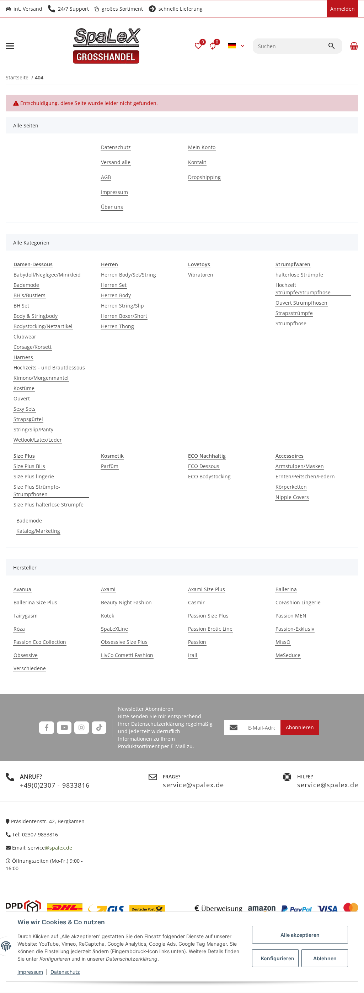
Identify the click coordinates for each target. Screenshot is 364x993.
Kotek (107, 615)
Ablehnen (325, 958)
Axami (108, 589)
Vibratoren (200, 274)
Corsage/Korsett (33, 346)
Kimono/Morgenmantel (41, 377)
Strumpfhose (290, 323)
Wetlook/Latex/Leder (38, 439)
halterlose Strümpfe (299, 274)
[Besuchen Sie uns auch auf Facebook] (46, 727)
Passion (197, 642)
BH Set (21, 305)
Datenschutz (65, 972)
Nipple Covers (292, 497)
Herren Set (114, 285)
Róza (19, 628)
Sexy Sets (25, 408)
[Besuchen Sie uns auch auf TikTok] (99, 727)
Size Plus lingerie (34, 476)
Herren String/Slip (122, 305)
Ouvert (22, 398)
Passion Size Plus (208, 615)
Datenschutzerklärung (157, 723)
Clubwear (25, 336)
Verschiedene (30, 668)
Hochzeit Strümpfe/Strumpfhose (303, 289)
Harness (23, 357)
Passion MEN (290, 615)
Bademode (26, 285)
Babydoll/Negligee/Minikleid (47, 274)
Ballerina (286, 589)
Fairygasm (26, 615)
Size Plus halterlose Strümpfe (49, 504)
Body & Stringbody (36, 315)
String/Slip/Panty (33, 429)
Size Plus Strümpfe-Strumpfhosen (37, 490)
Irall (192, 655)
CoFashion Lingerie (298, 602)
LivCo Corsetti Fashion (127, 655)
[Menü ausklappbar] (10, 46)
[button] (198, 46)
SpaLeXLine (114, 628)
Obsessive (26, 655)
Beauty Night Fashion (126, 602)
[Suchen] (334, 46)
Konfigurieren (277, 958)
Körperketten (291, 486)
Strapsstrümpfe (294, 313)
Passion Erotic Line (210, 628)
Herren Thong (117, 326)
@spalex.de (58, 847)
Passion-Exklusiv (294, 628)
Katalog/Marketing (38, 530)
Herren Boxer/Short (124, 315)
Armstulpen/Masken (299, 466)
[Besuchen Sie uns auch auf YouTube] (64, 727)
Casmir (196, 602)
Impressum (30, 972)
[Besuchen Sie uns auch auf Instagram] (81, 727)
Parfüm (109, 466)
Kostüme (24, 388)
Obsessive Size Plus (124, 642)
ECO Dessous (203, 466)
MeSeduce (287, 655)
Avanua (22, 589)
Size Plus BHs (29, 466)
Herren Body (116, 295)
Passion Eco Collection (40, 642)
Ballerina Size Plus (35, 602)
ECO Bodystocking (209, 476)
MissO (282, 642)
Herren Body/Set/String (128, 274)
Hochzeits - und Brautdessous (49, 367)
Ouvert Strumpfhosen (301, 302)
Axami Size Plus (206, 589)
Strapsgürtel (28, 419)
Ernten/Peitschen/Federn (305, 476)
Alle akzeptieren (300, 935)
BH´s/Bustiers (30, 295)
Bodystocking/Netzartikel (43, 326)
